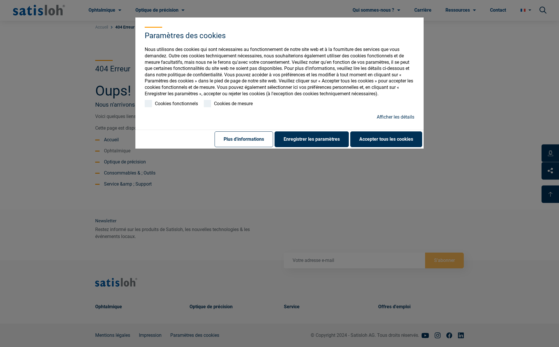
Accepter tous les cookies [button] (386, 139)
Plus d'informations (244, 139)
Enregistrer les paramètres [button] (312, 139)
